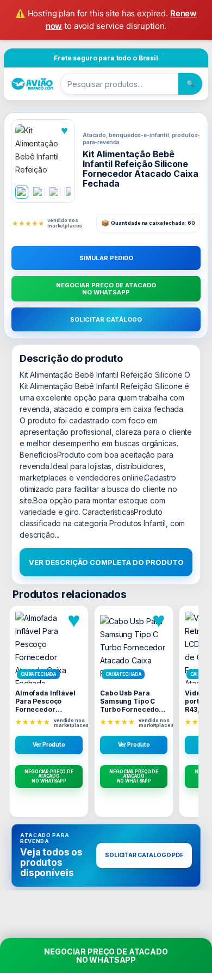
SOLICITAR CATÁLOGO (106, 319)
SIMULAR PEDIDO (106, 258)
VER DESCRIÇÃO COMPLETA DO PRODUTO (106, 562)
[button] (43, 151)
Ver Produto (49, 744)
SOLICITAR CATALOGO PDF (144, 855)
